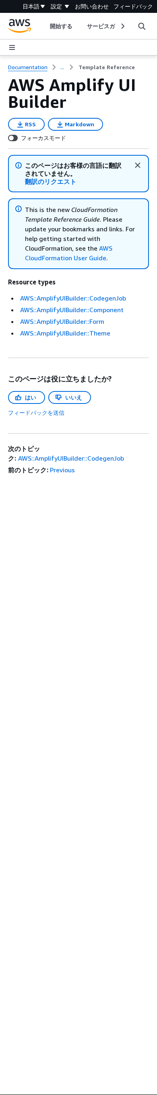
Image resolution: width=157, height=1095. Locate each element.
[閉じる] (137, 165)
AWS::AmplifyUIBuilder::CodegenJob (73, 298)
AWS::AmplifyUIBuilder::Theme (65, 333)
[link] (106, 67)
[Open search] (141, 26)
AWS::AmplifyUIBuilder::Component (72, 310)
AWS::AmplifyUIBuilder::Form (62, 321)
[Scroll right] (122, 26)
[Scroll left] (44, 26)
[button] (51, 181)
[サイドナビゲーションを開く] (12, 47)
